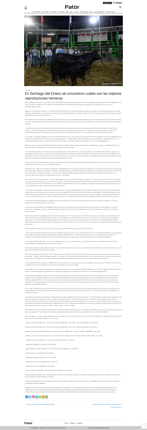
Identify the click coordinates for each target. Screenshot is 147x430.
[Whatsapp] (39, 396)
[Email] (46, 396)
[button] (120, 7)
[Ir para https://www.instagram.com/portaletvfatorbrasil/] (106, 3)
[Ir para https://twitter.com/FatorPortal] (111, 3)
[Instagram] (33, 396)
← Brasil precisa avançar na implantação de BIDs (39, 404)
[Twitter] (29, 396)
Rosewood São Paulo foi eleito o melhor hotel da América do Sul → (107, 405)
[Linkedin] (26, 396)
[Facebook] (36, 396)
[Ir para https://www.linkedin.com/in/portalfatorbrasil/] (104, 3)
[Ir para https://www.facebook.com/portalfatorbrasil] (108, 3)
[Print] (43, 396)
